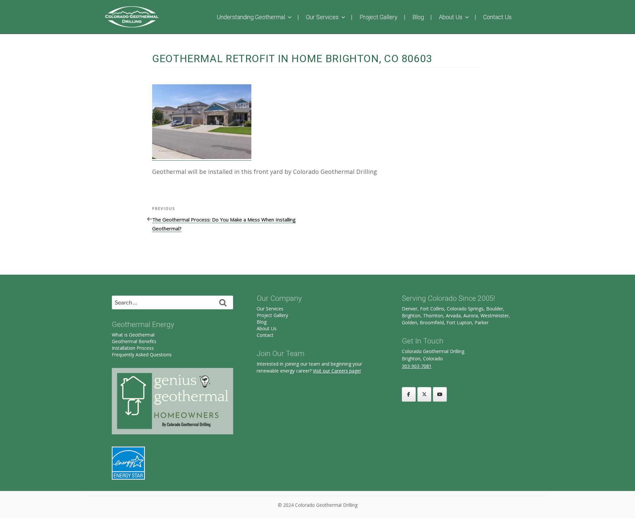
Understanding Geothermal (251, 17)
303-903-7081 (417, 366)
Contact (265, 335)
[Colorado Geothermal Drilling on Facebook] (409, 394)
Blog (418, 17)
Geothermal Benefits (134, 341)
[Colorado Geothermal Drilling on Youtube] (440, 394)
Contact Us (497, 17)
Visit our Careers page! (337, 371)
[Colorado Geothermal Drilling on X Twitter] (424, 394)
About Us (450, 17)
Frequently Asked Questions (142, 354)
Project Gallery (379, 17)
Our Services (322, 17)
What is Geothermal (133, 335)
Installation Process (133, 348)
